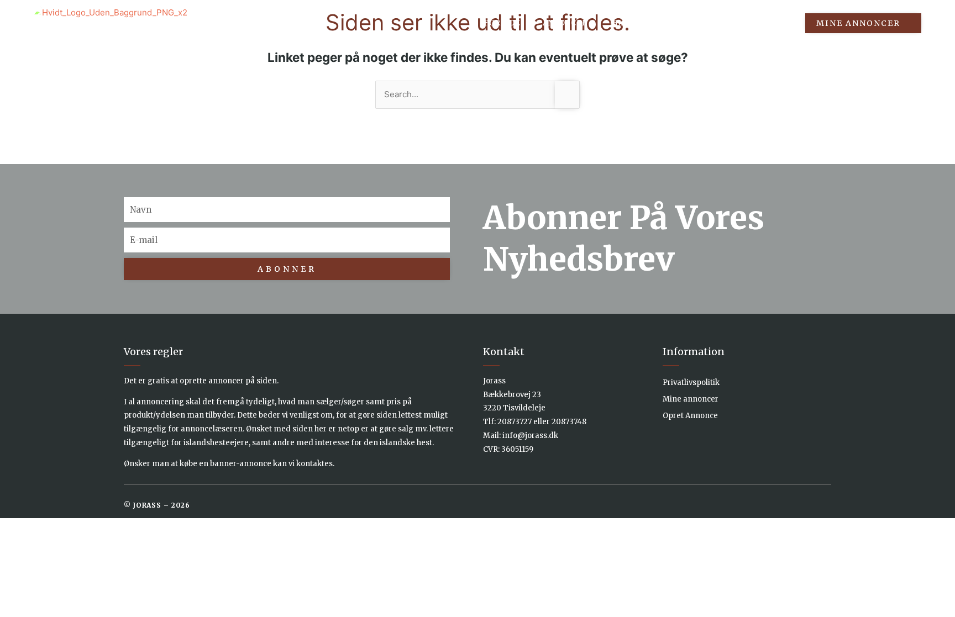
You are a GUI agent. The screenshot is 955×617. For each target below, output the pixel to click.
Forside (502, 23)
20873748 (569, 421)
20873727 (514, 421)
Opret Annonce (690, 415)
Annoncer (565, 23)
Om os (712, 23)
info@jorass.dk (530, 435)
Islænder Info (643, 23)
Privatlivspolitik (691, 382)
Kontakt (768, 23)
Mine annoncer (690, 399)
